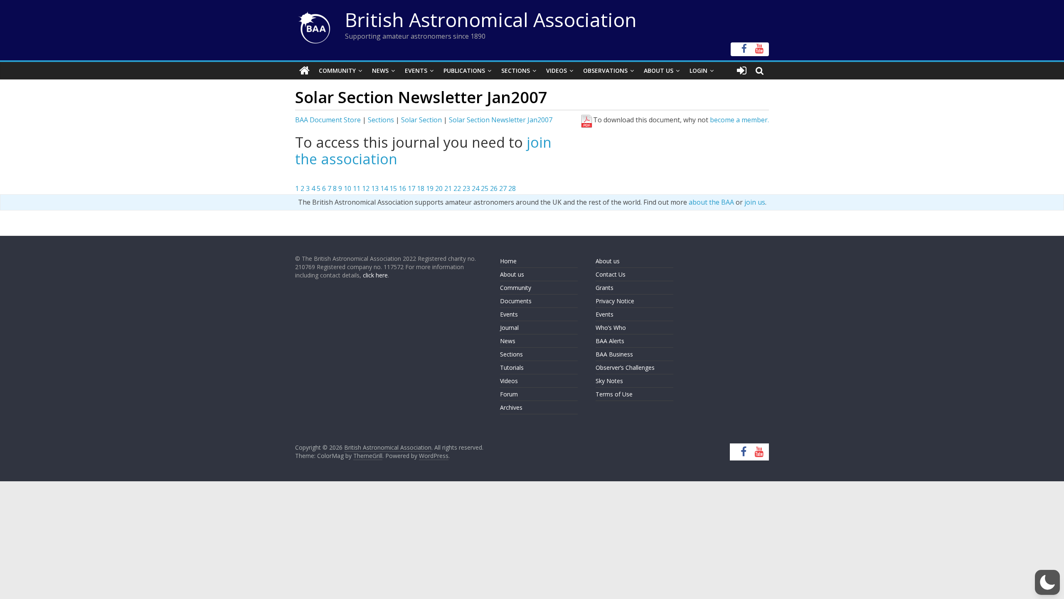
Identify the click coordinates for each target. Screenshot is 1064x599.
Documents (516, 301)
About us (512, 274)
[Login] (742, 70)
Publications (464, 70)
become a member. (739, 119)
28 (512, 188)
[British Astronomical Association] (304, 70)
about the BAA (711, 202)
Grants (604, 288)
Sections (515, 70)
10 (347, 188)
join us (754, 202)
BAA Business (614, 354)
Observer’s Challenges (625, 367)
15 (393, 188)
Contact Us (611, 274)
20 (439, 188)
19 (429, 188)
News (380, 70)
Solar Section (421, 119)
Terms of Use (614, 394)
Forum (509, 394)
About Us (658, 70)
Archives (511, 407)
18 (420, 188)
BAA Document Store (328, 119)
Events (416, 70)
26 (494, 188)
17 (411, 188)
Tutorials (512, 367)
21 (448, 188)
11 (356, 188)
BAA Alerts (610, 341)
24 (475, 188)
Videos (556, 70)
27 (503, 188)
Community (337, 70)
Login (698, 70)
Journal (509, 328)
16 (402, 188)
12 (365, 188)
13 (375, 188)
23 (466, 188)
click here (375, 275)
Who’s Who (611, 328)
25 (484, 188)
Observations (605, 70)
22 (457, 188)
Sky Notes (609, 381)
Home (508, 261)
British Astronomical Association (491, 19)
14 (384, 188)
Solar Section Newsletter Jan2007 (500, 119)
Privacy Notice (615, 301)
